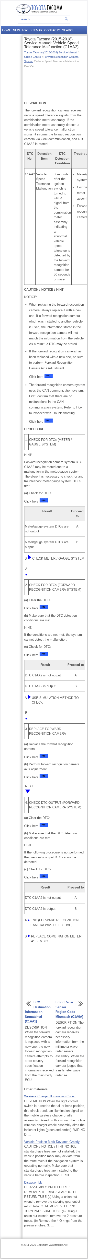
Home (6, 30)
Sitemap (36, 30)
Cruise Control (32, 56)
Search (68, 30)
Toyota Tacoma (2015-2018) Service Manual (50, 52)
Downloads (12, 35)
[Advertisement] (54, 83)
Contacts (52, 30)
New (16, 30)
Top (25, 30)
